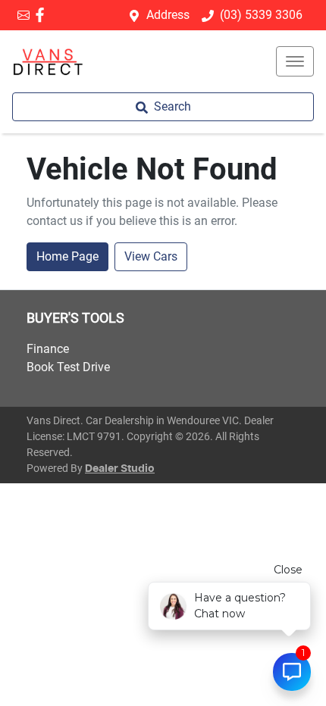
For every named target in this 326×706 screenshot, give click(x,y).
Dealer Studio (120, 469)
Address (168, 15)
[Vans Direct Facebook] (43, 15)
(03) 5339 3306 (261, 15)
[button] (295, 61)
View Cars (150, 256)
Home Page (67, 256)
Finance (48, 349)
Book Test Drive (68, 367)
